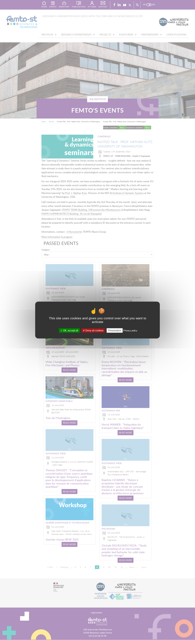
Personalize (114, 330)
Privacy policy (130, 330)
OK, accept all (70, 330)
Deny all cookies (94, 330)
